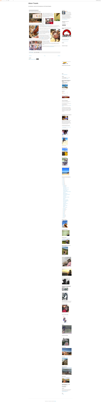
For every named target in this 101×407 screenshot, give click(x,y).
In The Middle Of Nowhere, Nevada (67, 191)
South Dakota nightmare (46, 25)
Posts (63, 92)
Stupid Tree (64, 192)
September (64, 209)
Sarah (48, 30)
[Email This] (35, 52)
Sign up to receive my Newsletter (65, 21)
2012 (63, 181)
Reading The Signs (65, 190)
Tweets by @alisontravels (64, 74)
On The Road (64, 202)
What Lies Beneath (65, 207)
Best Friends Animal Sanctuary (66, 194)
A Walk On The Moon (65, 203)
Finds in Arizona (65, 201)
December (64, 185)
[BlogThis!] (36, 52)
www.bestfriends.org (51, 46)
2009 (63, 184)
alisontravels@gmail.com (64, 391)
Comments (64, 93)
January (64, 216)
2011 (63, 182)
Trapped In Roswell (65, 205)
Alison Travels (33, 3)
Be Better (64, 206)
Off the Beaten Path (65, 193)
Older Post (59, 55)
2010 (63, 183)
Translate (67, 78)
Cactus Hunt (64, 196)
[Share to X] (37, 52)
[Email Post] (34, 52)
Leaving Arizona (65, 195)
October (64, 208)
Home (44, 55)
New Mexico (64, 204)
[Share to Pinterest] (38, 52)
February (64, 215)
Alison (67, 11)
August (64, 210)
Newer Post (30, 55)
